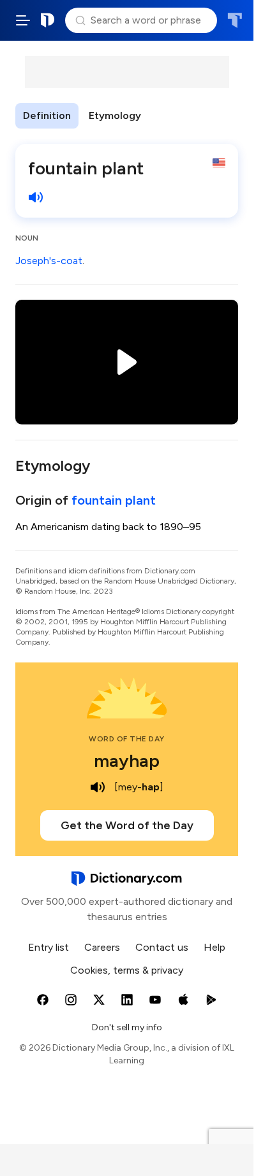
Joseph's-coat (48, 261)
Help (214, 947)
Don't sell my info (127, 1027)
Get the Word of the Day (127, 825)
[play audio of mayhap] (97, 787)
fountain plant (113, 500)
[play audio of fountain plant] (35, 197)
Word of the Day (127, 738)
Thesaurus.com (234, 20)
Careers (102, 947)
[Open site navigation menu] (23, 20)
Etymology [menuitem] (115, 115)
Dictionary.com (48, 20)
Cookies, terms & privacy (126, 970)
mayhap (127, 760)
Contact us (161, 947)
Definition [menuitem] (47, 115)
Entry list (48, 947)
